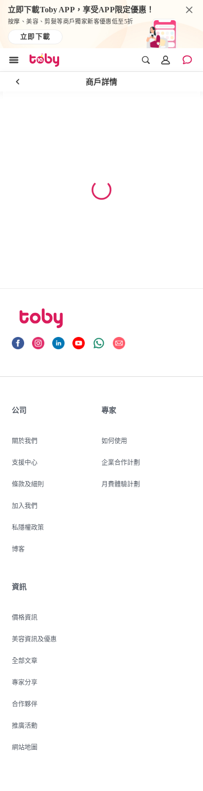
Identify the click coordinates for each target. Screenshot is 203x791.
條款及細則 (28, 483)
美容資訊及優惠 (34, 638)
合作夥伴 (24, 703)
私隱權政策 (28, 527)
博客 (18, 548)
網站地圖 (24, 747)
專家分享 (24, 682)
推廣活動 (24, 725)
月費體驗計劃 (121, 483)
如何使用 (114, 440)
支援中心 (24, 462)
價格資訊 (24, 617)
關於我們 (24, 440)
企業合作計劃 (121, 462)
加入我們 (24, 505)
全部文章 (24, 660)
